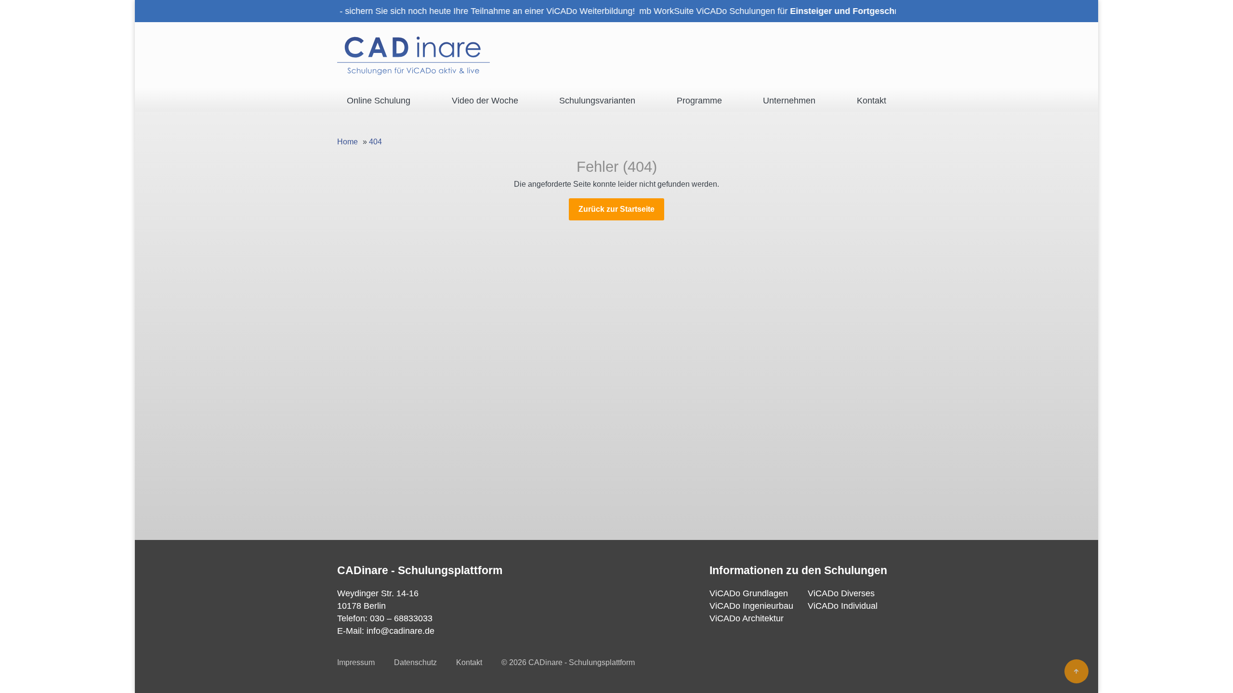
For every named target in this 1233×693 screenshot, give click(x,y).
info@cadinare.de (400, 631)
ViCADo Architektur (746, 618)
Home (347, 142)
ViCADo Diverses (841, 593)
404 (375, 142)
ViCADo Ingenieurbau (751, 606)
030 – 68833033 (401, 618)
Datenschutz (415, 662)
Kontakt (469, 662)
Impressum (356, 662)
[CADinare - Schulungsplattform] (413, 56)
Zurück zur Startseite (616, 209)
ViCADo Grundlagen (748, 593)
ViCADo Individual (843, 606)
